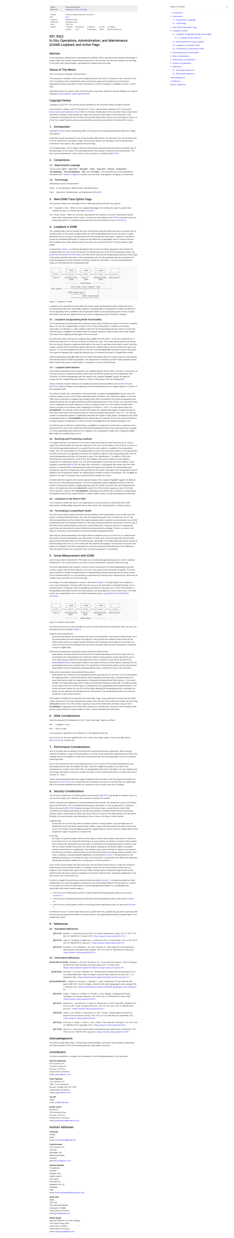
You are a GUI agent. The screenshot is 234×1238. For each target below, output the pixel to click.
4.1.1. (51, 367)
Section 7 (106, 880)
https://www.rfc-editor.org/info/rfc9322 (74, 94)
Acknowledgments (177, 77)
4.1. (51, 319)
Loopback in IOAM (180, 31)
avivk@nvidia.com (61, 1102)
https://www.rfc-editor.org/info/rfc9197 (79, 952)
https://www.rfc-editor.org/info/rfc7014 (109, 1025)
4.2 (173, 42)
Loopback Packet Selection (190, 38)
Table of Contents (177, 6)
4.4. (51, 510)
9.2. (51, 957)
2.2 (173, 23)
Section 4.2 (63, 782)
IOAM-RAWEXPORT (60, 662)
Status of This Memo (62, 69)
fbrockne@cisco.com (63, 1161)
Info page (83, 10)
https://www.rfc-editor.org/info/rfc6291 (88, 1009)
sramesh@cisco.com (63, 1074)
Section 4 (90, 211)
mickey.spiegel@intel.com (65, 1231)
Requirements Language (185, 20)
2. (51, 160)
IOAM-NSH (54, 254)
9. (51, 924)
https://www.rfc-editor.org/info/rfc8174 (108, 943)
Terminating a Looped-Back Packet (190, 48)
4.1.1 (176, 38)
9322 (67, 17)
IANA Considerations (181, 56)
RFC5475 (53, 386)
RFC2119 (69, 174)
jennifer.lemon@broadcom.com (67, 1120)
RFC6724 (72, 464)
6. (51, 715)
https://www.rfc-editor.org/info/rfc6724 (79, 1018)
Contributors (175, 81)
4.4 (173, 48)
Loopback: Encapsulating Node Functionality (193, 34)
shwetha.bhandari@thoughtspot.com (69, 1192)
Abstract (54, 53)
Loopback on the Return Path (188, 45)
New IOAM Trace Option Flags (185, 27)
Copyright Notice (60, 100)
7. (51, 747)
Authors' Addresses (178, 84)
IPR (77, 10)
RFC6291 (97, 192)
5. (51, 555)
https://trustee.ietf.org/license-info (63, 112)
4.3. (51, 498)
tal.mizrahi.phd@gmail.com (65, 1140)
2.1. (51, 165)
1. (51, 126)
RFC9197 (58, 131)
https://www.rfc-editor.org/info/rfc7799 (112, 1032)
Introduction (178, 13)
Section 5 (121, 220)
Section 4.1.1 (58, 895)
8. (51, 791)
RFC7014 (124, 384)
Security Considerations (182, 63)
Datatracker (70, 10)
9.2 (173, 73)
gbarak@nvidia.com (62, 1213)
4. (51, 226)
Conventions (178, 16)
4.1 (173, 34)
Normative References (185, 70)
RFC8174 (78, 174)
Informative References (185, 73)
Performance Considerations (184, 59)
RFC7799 (114, 153)
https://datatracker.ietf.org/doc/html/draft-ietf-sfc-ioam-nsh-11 (103, 977)
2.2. (51, 179)
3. (51, 199)
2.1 (173, 20)
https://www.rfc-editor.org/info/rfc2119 (109, 936)
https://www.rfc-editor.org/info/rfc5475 (79, 999)
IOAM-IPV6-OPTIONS (71, 254)
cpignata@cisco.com (63, 1092)
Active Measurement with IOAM (185, 52)
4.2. (51, 438)
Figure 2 (101, 582)
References (177, 66)
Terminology (181, 23)
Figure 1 (65, 249)
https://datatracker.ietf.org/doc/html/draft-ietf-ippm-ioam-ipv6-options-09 (93, 968)
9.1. (51, 928)
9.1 (173, 70)
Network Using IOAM (65, 622)
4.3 (173, 45)
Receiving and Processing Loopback (190, 42)
